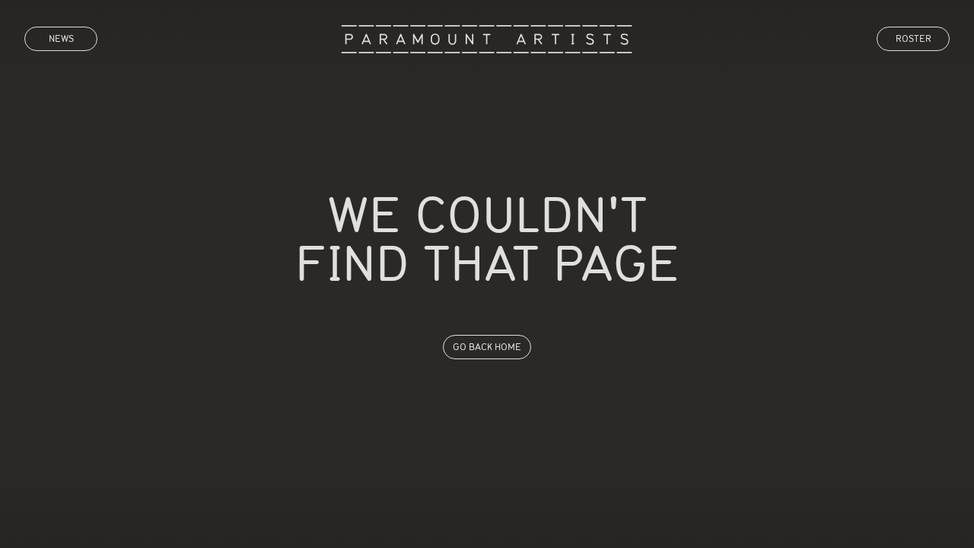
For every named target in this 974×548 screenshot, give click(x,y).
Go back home (487, 346)
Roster (913, 38)
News (61, 38)
